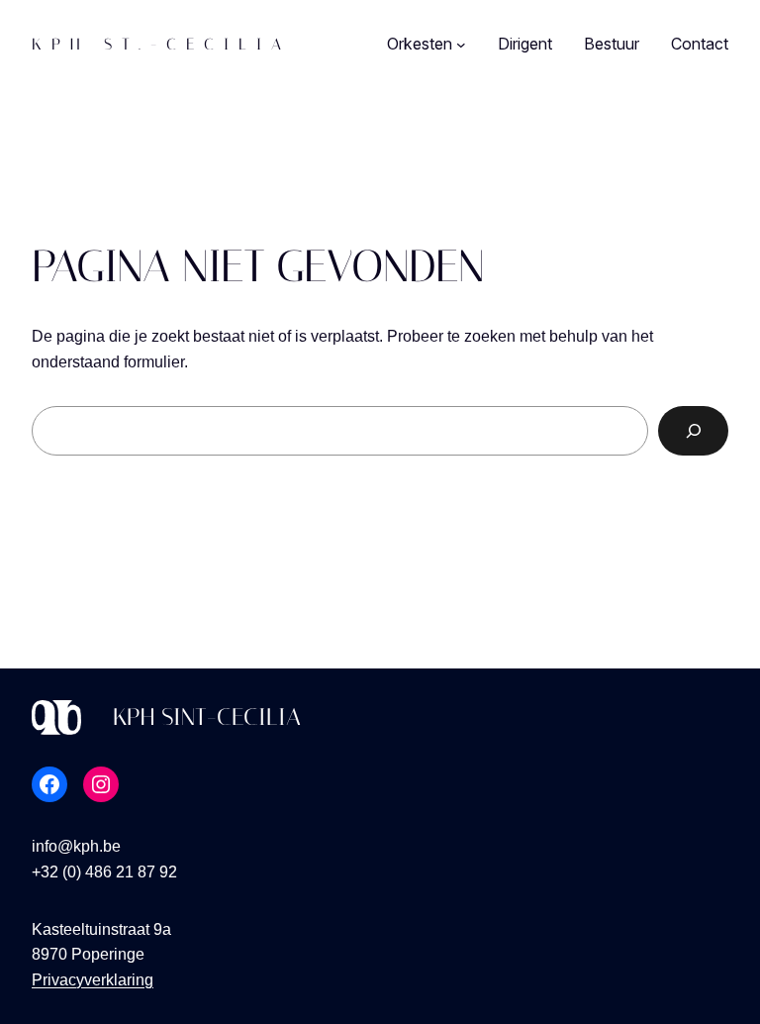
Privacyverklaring (92, 980)
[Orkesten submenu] (461, 45)
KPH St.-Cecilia (161, 44)
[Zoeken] (693, 430)
